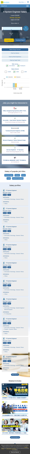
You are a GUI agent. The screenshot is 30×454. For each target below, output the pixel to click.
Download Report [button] (20, 40)
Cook (8, 178)
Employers (22, 65)
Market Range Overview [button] (15, 49)
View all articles (14, 437)
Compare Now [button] (9, 40)
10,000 (9, 71)
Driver (23, 175)
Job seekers (12, 65)
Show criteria (14, 23)
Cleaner (17, 175)
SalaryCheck (4, 6)
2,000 (25, 71)
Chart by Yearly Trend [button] (15, 60)
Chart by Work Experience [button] (15, 56)
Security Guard (8, 175)
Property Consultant (18, 178)
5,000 (17, 71)
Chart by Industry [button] (15, 53)
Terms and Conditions (11, 448)
